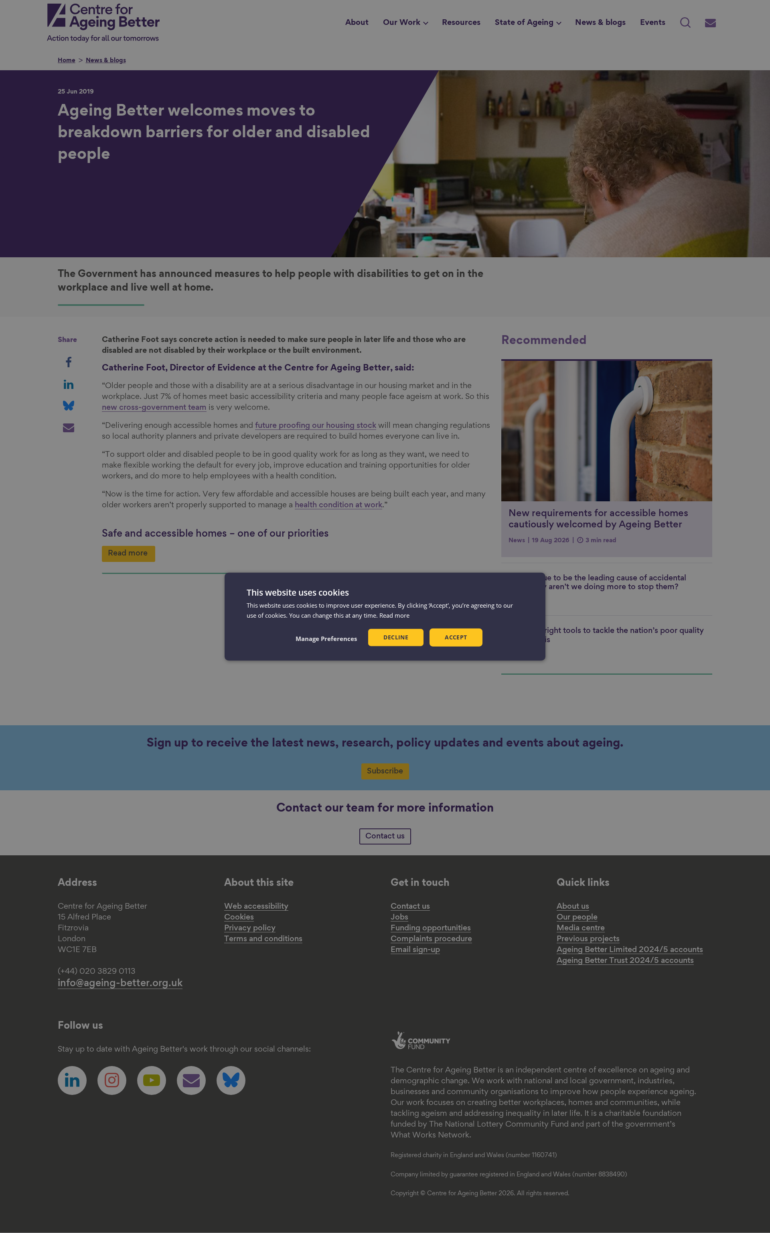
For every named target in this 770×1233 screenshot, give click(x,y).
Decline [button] (395, 637)
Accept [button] (456, 637)
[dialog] (385, 617)
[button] (326, 638)
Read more (394, 615)
